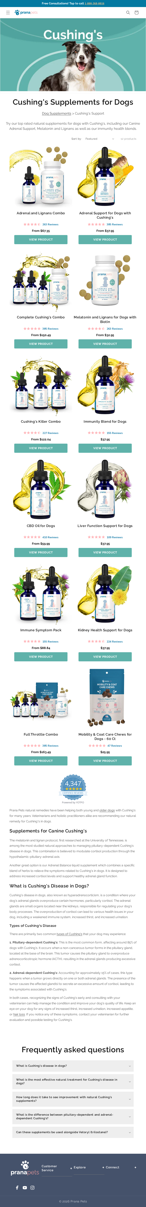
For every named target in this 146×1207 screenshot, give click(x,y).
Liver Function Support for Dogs (105, 526)
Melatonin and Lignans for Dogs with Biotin (105, 319)
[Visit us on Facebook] (17, 1189)
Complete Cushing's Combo (41, 317)
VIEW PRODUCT (41, 239)
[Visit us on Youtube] (24, 1189)
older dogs (107, 810)
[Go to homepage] (25, 1175)
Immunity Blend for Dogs (105, 421)
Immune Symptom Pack (40, 630)
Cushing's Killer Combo (41, 421)
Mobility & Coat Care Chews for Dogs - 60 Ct (105, 736)
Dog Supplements (56, 113)
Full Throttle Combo (41, 734)
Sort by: (76, 138)
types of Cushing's (69, 934)
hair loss (19, 1014)
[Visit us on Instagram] (32, 1189)
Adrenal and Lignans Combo (41, 213)
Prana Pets (79, 1201)
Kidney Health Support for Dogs (105, 630)
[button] (8, 12)
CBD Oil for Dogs (41, 526)
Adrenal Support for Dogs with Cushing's (105, 215)
